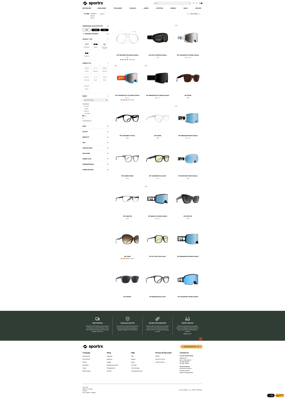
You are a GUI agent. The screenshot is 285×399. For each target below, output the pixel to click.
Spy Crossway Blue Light (157, 176)
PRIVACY (85, 390)
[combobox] (172, 3)
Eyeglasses (109, 359)
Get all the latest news (190, 346)
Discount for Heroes (160, 359)
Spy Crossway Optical (127, 135)
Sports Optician (86, 359)
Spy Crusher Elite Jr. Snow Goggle (127, 95)
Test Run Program (135, 368)
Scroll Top (200, 339)
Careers (84, 368)
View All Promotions (160, 362)
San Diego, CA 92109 (184, 370)
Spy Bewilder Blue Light (157, 296)
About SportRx (86, 356)
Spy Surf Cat (188, 216)
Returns (133, 362)
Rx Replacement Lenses (112, 365)
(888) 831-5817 (183, 358)
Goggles (109, 362)
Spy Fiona (127, 256)
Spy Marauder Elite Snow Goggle (157, 95)
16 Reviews (131, 59)
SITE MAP (85, 387)
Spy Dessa (188, 95)
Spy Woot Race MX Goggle (158, 55)
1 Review (132, 99)
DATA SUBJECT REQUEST (89, 392)
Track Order (134, 365)
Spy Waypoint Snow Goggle (187, 176)
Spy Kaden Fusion (127, 176)
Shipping (133, 359)
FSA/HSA (109, 371)
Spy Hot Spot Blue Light (157, 256)
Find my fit (281, 395)
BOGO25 (157, 356)
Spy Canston (127, 216)
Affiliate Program (86, 371)
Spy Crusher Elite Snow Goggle (188, 55)
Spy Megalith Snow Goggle (157, 216)
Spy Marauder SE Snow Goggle (188, 256)
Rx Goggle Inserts (111, 368)
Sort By (188, 13)
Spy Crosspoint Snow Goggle (188, 296)
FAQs (132, 356)
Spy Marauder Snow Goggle (188, 135)
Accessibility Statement (136, 371)
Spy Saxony (127, 296)
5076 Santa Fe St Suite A (186, 368)
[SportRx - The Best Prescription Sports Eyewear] (93, 3)
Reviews (85, 362)
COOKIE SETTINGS (88, 389)
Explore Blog (85, 365)
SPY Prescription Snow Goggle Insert (127, 55)
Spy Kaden (157, 135)
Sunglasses (109, 356)
